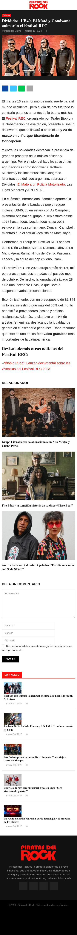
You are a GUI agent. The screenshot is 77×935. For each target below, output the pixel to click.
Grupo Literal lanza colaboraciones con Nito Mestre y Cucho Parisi (36, 444)
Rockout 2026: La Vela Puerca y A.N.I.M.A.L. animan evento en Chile (38, 728)
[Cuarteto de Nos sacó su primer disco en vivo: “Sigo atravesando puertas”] (12, 780)
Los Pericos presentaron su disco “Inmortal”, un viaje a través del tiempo (35, 758)
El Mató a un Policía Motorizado (41, 184)
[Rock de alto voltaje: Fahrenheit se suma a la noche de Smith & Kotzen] (12, 688)
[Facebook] (23, 886)
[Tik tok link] (54, 886)
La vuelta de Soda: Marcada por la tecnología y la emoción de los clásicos (37, 820)
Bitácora (6, 15)
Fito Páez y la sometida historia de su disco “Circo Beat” (37, 505)
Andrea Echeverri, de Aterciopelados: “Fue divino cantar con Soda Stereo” (38, 567)
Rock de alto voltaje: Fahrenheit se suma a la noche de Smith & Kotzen (38, 697)
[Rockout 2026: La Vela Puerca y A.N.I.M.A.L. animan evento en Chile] (12, 719)
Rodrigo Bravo (13, 31)
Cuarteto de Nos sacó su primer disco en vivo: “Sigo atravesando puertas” (33, 789)
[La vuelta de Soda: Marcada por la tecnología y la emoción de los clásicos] (12, 811)
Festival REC (15, 118)
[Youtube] (43, 886)
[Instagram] (33, 886)
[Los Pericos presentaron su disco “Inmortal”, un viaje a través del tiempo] (12, 749)
